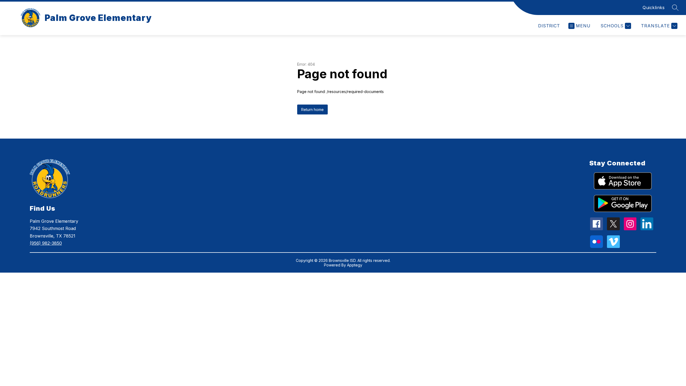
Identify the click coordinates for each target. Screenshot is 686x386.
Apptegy (354, 265)
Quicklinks (654, 7)
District (549, 25)
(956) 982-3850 (46, 243)
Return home (312, 109)
